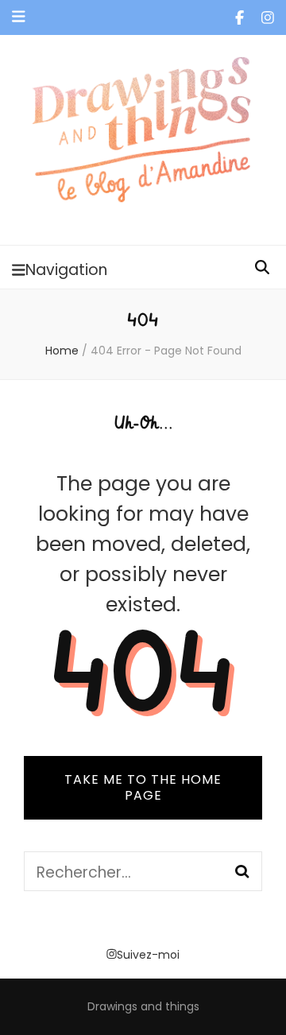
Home (62, 351)
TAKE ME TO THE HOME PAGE (143, 787)
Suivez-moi (148, 955)
